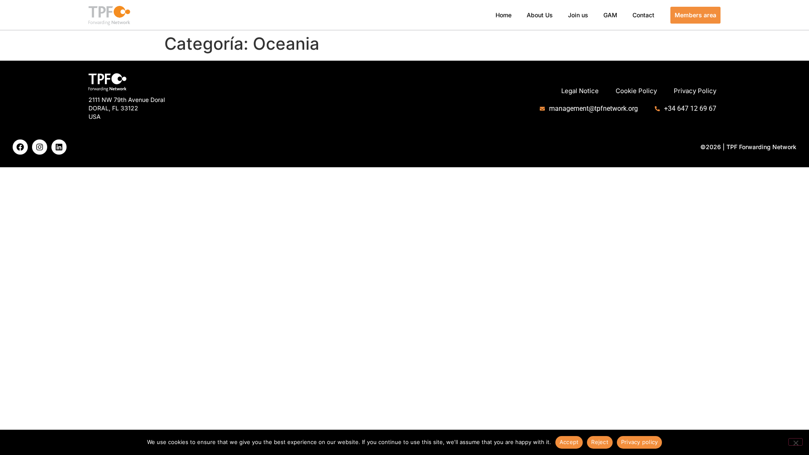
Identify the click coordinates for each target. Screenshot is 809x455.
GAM (610, 15)
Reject (599, 442)
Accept (569, 442)
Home (504, 15)
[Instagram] (39, 147)
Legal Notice (580, 91)
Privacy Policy (695, 91)
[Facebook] (20, 147)
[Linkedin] (59, 147)
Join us (578, 15)
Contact (643, 15)
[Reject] (795, 442)
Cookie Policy (636, 91)
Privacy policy (639, 442)
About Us (540, 15)
